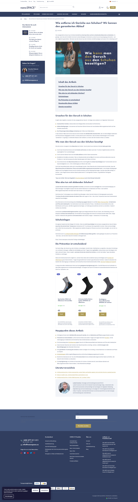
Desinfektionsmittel (74, 453)
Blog (34, 1)
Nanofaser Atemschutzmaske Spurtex (77, 457)
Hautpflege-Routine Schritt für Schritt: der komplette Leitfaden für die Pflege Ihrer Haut (35, 47)
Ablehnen (35, 490)
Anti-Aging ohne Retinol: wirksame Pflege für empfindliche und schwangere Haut (35, 40)
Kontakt (88, 441)
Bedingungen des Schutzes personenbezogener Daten (56, 450)
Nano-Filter (72, 451)
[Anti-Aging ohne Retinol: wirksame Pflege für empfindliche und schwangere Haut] (25, 39)
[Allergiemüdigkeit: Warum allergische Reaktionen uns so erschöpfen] (25, 53)
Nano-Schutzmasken (75, 448)
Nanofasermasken (74, 445)
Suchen (73, 6)
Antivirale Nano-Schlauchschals (73, 442)
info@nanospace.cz (31, 80)
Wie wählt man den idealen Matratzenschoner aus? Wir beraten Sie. (109, 444)
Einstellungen (9, 496)
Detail (61, 314)
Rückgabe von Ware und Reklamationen (54, 453)
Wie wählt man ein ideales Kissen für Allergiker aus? (108, 471)
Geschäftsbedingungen (50, 446)
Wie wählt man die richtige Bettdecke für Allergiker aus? (109, 466)
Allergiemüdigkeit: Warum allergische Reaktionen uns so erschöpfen (35, 54)
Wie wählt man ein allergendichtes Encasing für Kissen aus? (109, 461)
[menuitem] (26, 14)
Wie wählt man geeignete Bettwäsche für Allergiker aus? (110, 449)
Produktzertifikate (24, 1)
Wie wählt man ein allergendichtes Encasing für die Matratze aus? (109, 455)
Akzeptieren (44, 490)
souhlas (25, 491)
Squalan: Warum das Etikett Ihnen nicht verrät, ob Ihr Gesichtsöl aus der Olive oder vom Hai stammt (36, 33)
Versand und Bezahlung (50, 441)
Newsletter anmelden (83, 426)
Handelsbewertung (40, 1)
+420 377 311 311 (31, 76)
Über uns (30, 1)
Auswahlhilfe (51, 1)
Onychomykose (80, 178)
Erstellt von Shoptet (112, 498)
